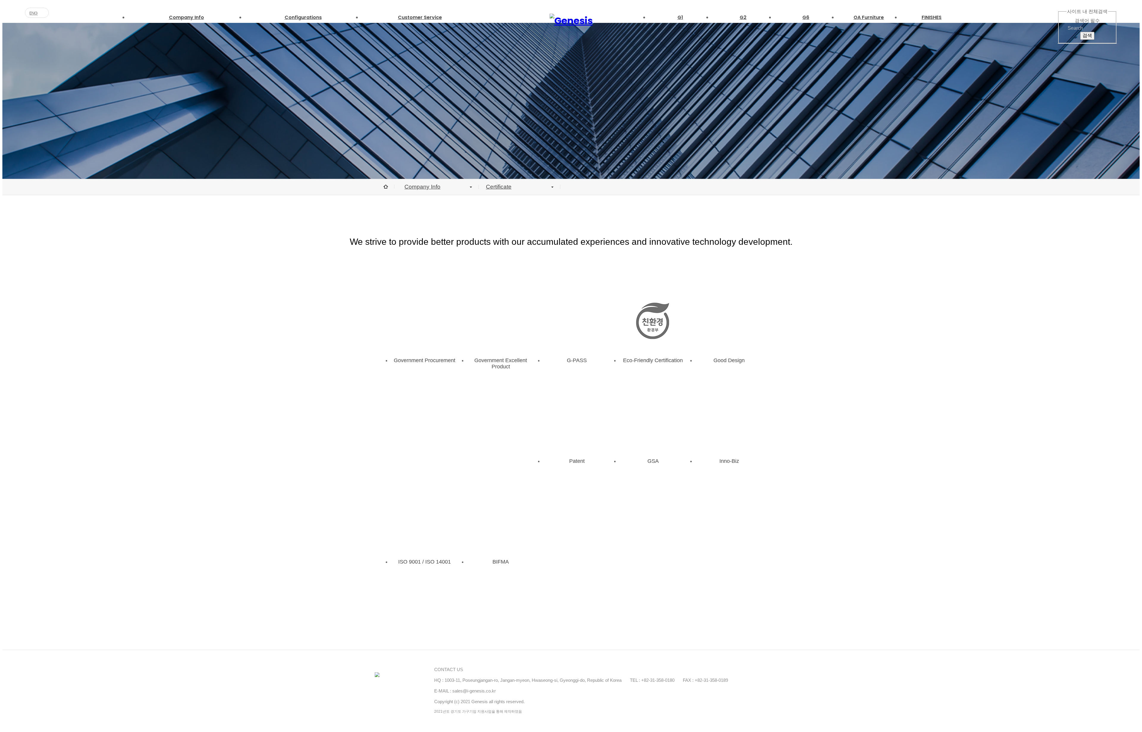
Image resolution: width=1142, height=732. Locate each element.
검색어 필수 (1087, 20)
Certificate (499, 187)
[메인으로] (571, 21)
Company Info (422, 187)
